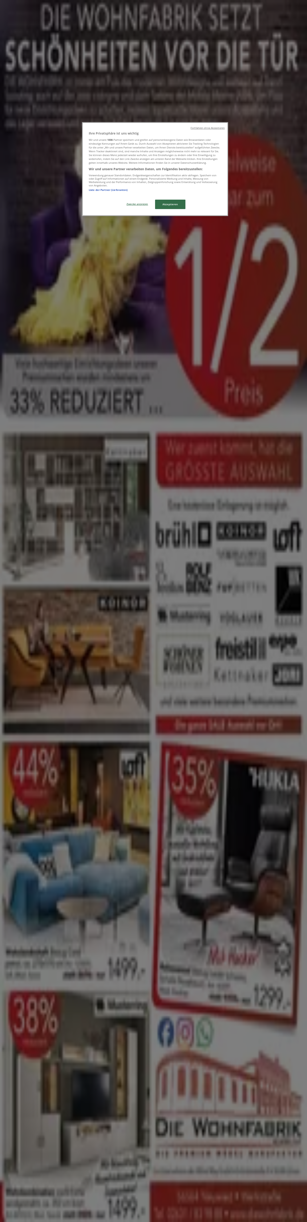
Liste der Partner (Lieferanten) (108, 190)
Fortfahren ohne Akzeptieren (208, 128)
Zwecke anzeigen (137, 204)
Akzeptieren (170, 204)
